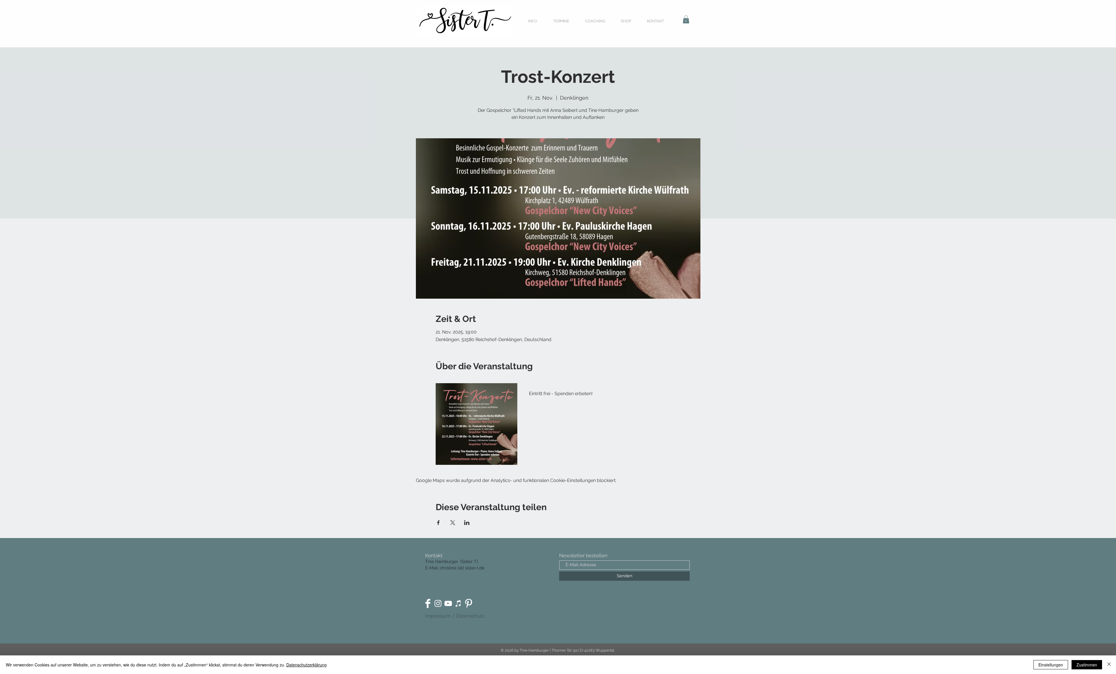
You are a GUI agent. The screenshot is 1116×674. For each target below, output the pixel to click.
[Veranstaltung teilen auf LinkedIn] (467, 522)
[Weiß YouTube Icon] (448, 603)
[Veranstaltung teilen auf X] (452, 522)
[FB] (427, 603)
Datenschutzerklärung (306, 665)
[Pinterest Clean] (468, 603)
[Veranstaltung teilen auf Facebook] (438, 522)
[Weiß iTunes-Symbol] (458, 603)
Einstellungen (1050, 665)
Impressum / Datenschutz (454, 616)
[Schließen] (1109, 664)
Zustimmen (1086, 665)
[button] (686, 19)
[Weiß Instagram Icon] (438, 603)
